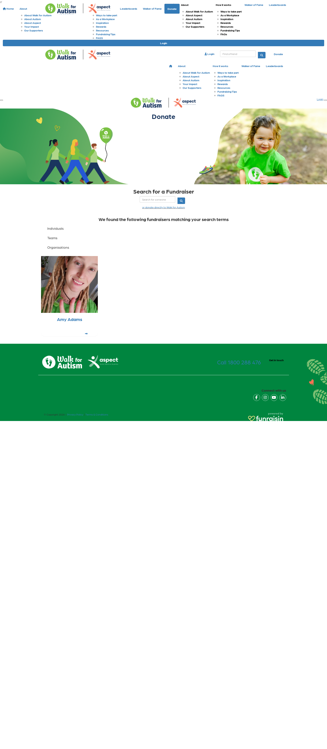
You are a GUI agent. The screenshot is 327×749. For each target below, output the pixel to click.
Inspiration (226, 18)
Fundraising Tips (230, 30)
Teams (52, 238)
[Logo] (78, 8)
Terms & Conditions (96, 414)
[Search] (261, 55)
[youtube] (274, 397)
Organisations (58, 247)
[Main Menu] (1, 100)
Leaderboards (277, 4)
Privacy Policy (75, 414)
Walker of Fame (253, 4)
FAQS (99, 37)
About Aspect (194, 15)
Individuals (55, 228)
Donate (278, 53)
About (184, 4)
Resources (226, 26)
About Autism (194, 18)
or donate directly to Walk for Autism (163, 207)
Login (163, 43)
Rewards (225, 22)
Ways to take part (231, 11)
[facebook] (256, 397)
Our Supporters (195, 26)
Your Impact (193, 22)
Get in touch (276, 360)
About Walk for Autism (199, 11)
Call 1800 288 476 (239, 361)
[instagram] (265, 397)
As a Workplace (229, 15)
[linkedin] (282, 397)
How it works (223, 4)
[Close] (325, 100)
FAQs (223, 34)
